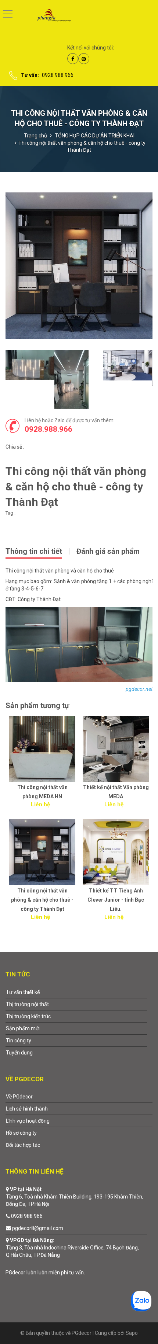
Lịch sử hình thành (27, 1109)
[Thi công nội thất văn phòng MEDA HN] (42, 749)
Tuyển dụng (19, 1053)
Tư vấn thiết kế (23, 992)
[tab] (41, 550)
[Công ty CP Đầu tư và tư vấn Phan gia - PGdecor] (49, 15)
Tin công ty (18, 1040)
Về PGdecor (19, 1097)
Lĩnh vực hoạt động (28, 1121)
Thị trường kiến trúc (28, 1016)
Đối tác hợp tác (23, 1145)
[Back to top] (135, 1321)
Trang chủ (35, 136)
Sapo (132, 1333)
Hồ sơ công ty (21, 1133)
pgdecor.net (139, 689)
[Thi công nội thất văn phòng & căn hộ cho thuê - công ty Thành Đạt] (42, 852)
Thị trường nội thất (27, 1004)
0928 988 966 (57, 75)
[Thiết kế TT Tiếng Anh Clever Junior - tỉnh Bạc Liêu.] (116, 852)
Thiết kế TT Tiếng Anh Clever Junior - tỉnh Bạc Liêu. (115, 900)
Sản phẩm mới (23, 1028)
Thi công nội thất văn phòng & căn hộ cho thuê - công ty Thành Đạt (42, 900)
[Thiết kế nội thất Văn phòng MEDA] (116, 749)
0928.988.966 (48, 429)
